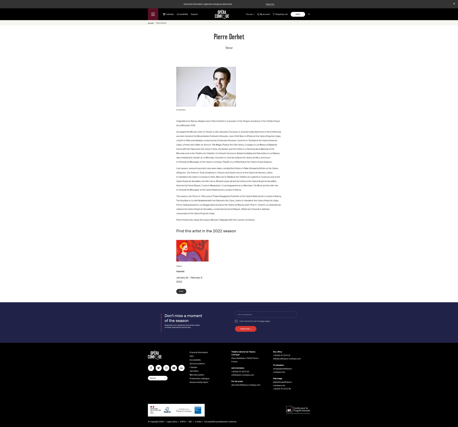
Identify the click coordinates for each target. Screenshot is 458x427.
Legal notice (172, 421)
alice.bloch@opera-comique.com (245, 385)
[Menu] (153, 14)
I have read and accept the (254, 321)
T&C (190, 421)
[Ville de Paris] (167, 410)
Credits (198, 421)
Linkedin (181, 368)
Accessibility (182, 14)
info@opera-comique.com (242, 375)
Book (298, 14)
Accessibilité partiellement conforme (220, 421)
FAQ (191, 356)
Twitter (159, 368)
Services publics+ (197, 363)
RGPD (182, 421)
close (454, 3)
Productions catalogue (199, 378)
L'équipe (193, 367)
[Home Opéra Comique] (222, 14)
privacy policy (265, 321)
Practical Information (199, 352)
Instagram (166, 368)
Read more (270, 4)
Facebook (151, 368)
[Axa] (298, 410)
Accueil (151, 23)
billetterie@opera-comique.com (287, 358)
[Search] (309, 14)
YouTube (174, 368)
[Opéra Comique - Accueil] (155, 359)
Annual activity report (199, 382)
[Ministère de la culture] (155, 410)
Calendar (170, 14)
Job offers (194, 371)
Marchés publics (197, 375)
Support (194, 14)
